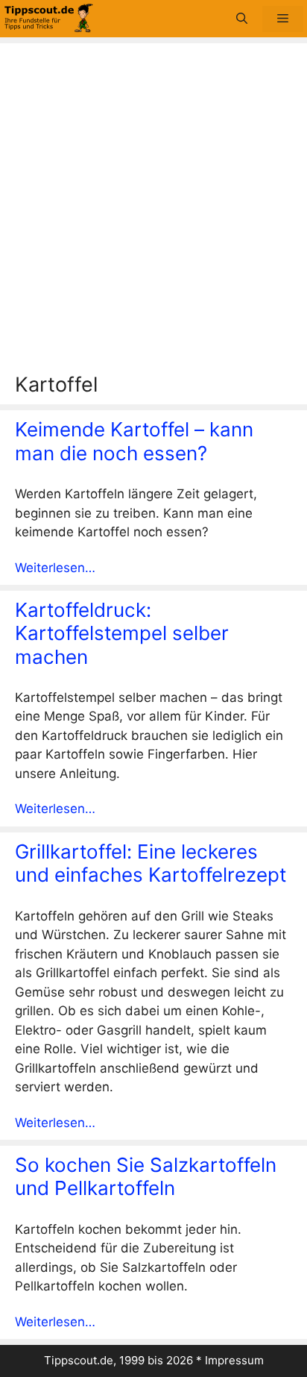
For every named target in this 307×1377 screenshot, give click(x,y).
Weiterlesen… (55, 567)
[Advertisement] (153, 212)
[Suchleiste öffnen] (241, 19)
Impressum (234, 1360)
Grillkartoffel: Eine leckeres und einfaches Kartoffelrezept (150, 863)
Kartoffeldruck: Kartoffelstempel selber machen (122, 633)
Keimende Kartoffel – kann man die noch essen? (134, 441)
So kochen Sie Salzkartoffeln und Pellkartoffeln (145, 1176)
